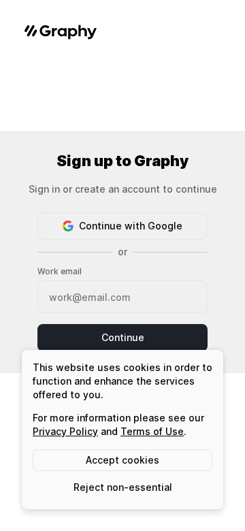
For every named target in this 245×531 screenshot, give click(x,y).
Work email (59, 271)
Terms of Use (152, 431)
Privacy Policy (65, 431)
